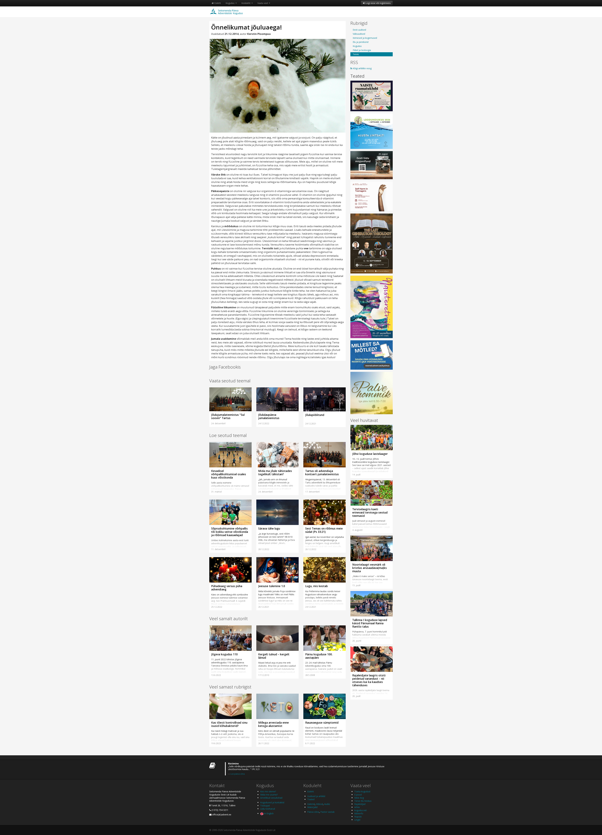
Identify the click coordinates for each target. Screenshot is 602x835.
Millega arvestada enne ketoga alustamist (273, 724)
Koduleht (246, 3)
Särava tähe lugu (269, 528)
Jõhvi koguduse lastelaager (370, 454)
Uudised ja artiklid (316, 796)
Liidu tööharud (267, 808)
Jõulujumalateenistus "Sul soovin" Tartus (228, 416)
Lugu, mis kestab (316, 586)
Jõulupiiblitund (314, 415)
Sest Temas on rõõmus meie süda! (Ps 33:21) (324, 530)
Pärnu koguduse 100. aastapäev (319, 655)
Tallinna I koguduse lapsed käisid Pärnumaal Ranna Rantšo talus (369, 623)
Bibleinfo (358, 813)
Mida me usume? (269, 794)
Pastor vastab (327, 811)
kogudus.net (360, 810)
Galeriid (311, 804)
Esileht (217, 3)
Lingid (357, 819)
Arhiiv (357, 807)
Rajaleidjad (359, 804)
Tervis (356, 54)
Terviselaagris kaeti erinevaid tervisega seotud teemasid (370, 512)
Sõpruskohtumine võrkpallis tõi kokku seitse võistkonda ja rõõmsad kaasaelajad (229, 532)
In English (268, 813)
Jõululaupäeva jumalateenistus (268, 416)
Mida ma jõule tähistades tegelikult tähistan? (275, 472)
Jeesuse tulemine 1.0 (271, 586)
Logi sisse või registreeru (378, 3)
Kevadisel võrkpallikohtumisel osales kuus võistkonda (228, 474)
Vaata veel (263, 3)
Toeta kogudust (362, 791)
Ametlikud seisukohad (271, 797)
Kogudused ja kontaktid (272, 802)
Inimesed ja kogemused (365, 37)
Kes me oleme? (268, 791)
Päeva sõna (313, 811)
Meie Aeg (359, 797)
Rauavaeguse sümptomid (321, 722)
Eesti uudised (359, 29)
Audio (327, 804)
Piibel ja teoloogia (362, 50)
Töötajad (265, 805)
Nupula (358, 816)
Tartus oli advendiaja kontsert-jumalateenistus (322, 472)
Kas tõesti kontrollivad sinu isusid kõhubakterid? (229, 724)
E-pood (358, 794)
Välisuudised (359, 33)
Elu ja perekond (360, 41)
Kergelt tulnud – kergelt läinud (273, 655)
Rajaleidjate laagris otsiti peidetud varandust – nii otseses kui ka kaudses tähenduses (369, 680)
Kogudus (230, 3)
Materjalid (312, 807)
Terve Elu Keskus (363, 800)
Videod (319, 804)
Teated (357, 76)
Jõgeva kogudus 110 (224, 654)
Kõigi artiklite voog (362, 68)
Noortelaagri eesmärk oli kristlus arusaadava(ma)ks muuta (369, 568)
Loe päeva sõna (237, 774)
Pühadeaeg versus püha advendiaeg (226, 587)
